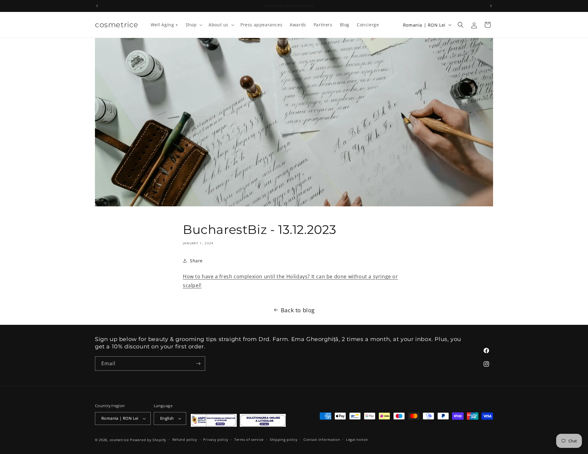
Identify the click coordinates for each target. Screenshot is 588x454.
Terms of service (249, 439)
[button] (193, 24)
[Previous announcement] (97, 6)
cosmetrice (119, 439)
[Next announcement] (491, 6)
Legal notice (357, 439)
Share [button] (196, 261)
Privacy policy (215, 439)
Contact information (321, 439)
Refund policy (184, 439)
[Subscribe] (198, 363)
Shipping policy (284, 439)
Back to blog (298, 310)
